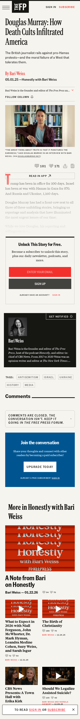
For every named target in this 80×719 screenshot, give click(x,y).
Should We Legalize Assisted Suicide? (58, 690)
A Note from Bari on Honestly (25, 581)
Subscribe (67, 7)
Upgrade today (40, 467)
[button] (40, 166)
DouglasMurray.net (29, 156)
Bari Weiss (17, 74)
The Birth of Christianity (52, 623)
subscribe (56, 710)
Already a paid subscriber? (40, 478)
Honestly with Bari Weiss (39, 79)
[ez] (6, 7)
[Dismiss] (73, 709)
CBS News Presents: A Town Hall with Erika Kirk (19, 694)
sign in (35, 710)
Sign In (51, 7)
